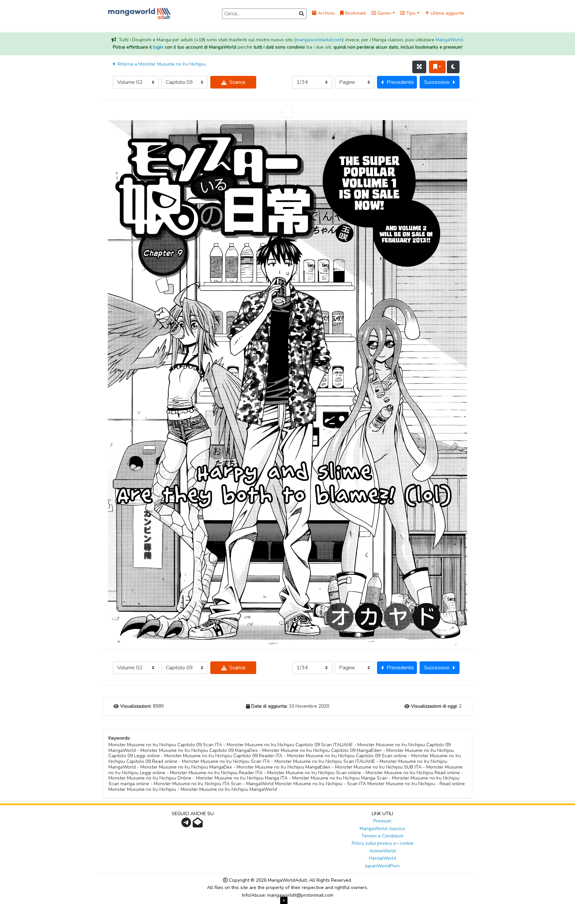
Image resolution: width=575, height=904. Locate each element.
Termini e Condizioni (382, 836)
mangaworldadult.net (319, 40)
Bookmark (355, 13)
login (158, 47)
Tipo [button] (410, 13)
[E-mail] (198, 824)
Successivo (437, 82)
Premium (382, 821)
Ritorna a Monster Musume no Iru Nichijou (161, 64)
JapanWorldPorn (382, 866)
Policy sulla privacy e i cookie (382, 843)
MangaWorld (449, 40)
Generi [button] (383, 13)
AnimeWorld (382, 851)
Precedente (400, 82)
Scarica (237, 82)
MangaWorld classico (382, 828)
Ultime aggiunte (446, 13)
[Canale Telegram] (187, 824)
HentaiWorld (382, 858)
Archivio (325, 13)
